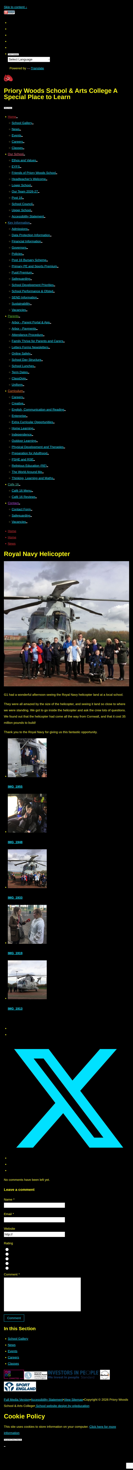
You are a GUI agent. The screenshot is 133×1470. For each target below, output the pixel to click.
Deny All (18, 1439)
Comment (12, 1274)
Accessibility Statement (47, 1399)
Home (12, 531)
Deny (13, 1439)
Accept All (7, 1439)
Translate (37, 68)
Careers (13, 1357)
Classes (13, 1363)
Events (12, 1351)
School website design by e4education (62, 1406)
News (12, 543)
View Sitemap (73, 1399)
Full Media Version (17, 1399)
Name (9, 1199)
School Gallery (18, 1338)
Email (9, 1214)
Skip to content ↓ (15, 7)
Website (9, 1228)
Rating (8, 1243)
